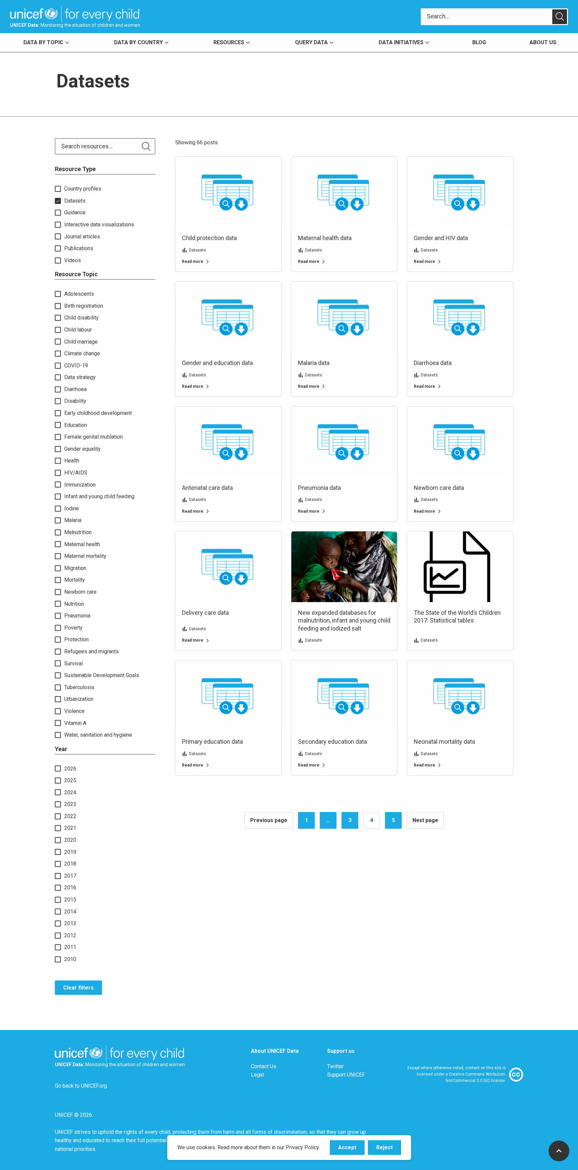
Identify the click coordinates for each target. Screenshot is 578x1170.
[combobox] (486, 16)
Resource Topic (76, 274)
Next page (425, 820)
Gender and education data (217, 362)
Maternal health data (325, 237)
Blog (479, 42)
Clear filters (78, 987)
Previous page (268, 820)
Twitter (335, 1066)
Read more (192, 261)
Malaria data (313, 362)
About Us (542, 42)
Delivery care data (205, 612)
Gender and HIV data (441, 237)
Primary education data (212, 741)
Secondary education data (332, 741)
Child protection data (209, 237)
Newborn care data (439, 487)
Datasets (197, 250)
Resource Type (75, 168)
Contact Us (263, 1066)
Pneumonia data (319, 487)
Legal (257, 1075)
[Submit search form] (494, 16)
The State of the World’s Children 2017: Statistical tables (457, 616)
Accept (351, 1149)
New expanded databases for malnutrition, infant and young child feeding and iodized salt (344, 620)
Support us (341, 1051)
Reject (388, 1149)
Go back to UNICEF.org (81, 1086)
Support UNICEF (346, 1075)
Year (61, 748)
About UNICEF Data (275, 1051)
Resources (228, 42)
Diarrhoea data (433, 362)
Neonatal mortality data (444, 741)
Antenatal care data (207, 487)
